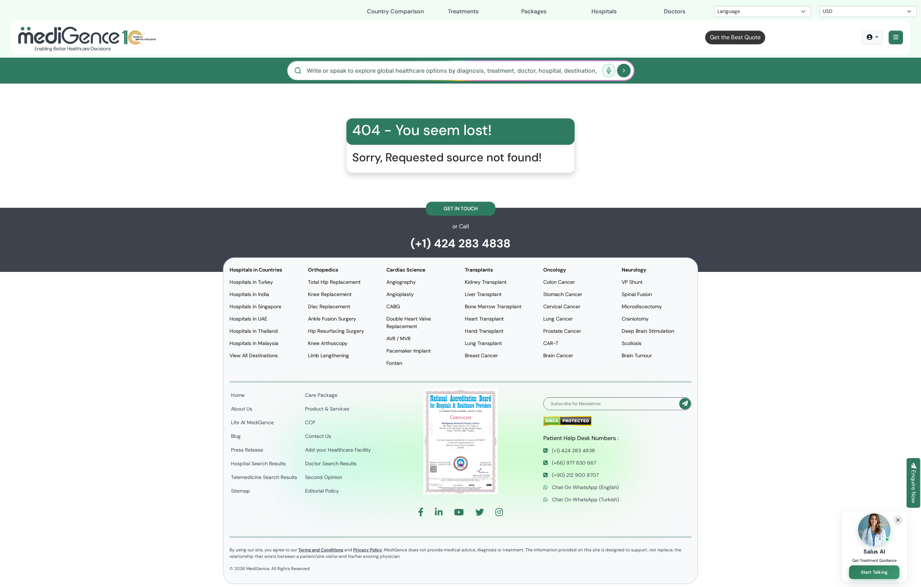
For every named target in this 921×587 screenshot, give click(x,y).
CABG (393, 306)
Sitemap (240, 491)
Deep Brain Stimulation (648, 331)
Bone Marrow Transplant (493, 306)
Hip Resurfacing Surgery (336, 331)
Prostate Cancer (562, 331)
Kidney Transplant (486, 282)
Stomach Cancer (562, 294)
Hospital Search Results (258, 463)
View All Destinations (254, 355)
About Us (241, 408)
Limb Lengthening (328, 355)
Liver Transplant (483, 294)
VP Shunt (632, 282)
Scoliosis (631, 343)
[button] (896, 37)
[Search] (624, 70)
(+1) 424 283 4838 (460, 243)
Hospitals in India (249, 294)
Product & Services (327, 408)
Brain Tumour (637, 355)
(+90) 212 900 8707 (574, 475)
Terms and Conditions (320, 550)
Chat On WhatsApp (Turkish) (584, 499)
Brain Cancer (558, 355)
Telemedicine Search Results (264, 477)
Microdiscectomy (642, 306)
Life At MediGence (252, 422)
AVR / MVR (398, 338)
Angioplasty (400, 294)
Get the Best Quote (735, 37)
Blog (236, 436)
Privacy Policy (367, 550)
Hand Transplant (484, 331)
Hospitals (604, 11)
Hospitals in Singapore (255, 306)
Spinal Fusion (637, 294)
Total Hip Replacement (334, 282)
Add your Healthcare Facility (338, 450)
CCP (310, 422)
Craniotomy (635, 318)
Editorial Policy (322, 491)
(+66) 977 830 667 (573, 463)
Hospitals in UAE (248, 318)
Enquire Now (913, 486)
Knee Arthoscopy (328, 343)
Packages (533, 11)
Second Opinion (323, 477)
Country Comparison (395, 11)
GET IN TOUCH (461, 208)
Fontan (394, 363)
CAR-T (550, 343)
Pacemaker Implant (408, 351)
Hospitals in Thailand (254, 331)
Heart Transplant (484, 318)
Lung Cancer (558, 318)
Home (238, 395)
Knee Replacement (329, 294)
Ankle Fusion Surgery (332, 318)
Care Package (321, 395)
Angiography (401, 282)
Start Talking (874, 572)
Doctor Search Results (331, 463)
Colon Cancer (559, 282)
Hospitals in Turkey (251, 282)
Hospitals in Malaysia (254, 343)
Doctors (674, 11)
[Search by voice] (609, 70)
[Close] (898, 520)
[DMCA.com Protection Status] (567, 421)
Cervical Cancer (561, 306)
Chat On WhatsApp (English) (584, 487)
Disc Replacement (329, 306)
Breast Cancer (481, 355)
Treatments (463, 11)
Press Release (247, 450)
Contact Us (318, 436)
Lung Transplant (483, 343)
